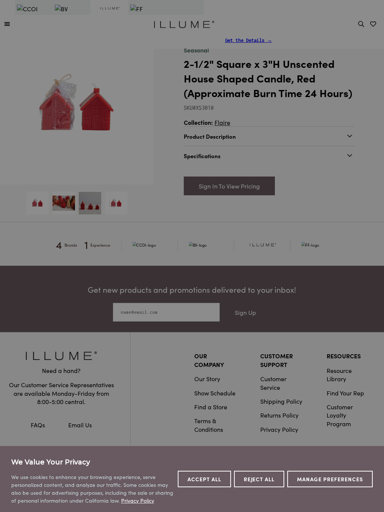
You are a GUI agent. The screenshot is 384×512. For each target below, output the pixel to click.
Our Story (207, 378)
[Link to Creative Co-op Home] (61, 355)
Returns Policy (279, 415)
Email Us (80, 425)
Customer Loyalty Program (340, 415)
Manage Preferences (330, 479)
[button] (7, 24)
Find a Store (210, 407)
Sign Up (245, 312)
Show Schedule (215, 393)
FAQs (38, 425)
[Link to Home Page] (184, 23)
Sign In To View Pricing (229, 186)
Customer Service (273, 382)
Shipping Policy (281, 401)
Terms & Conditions (208, 424)
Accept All (204, 479)
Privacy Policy (279, 429)
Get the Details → (248, 40)
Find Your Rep (345, 393)
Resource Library (339, 374)
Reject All (259, 479)
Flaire (222, 122)
